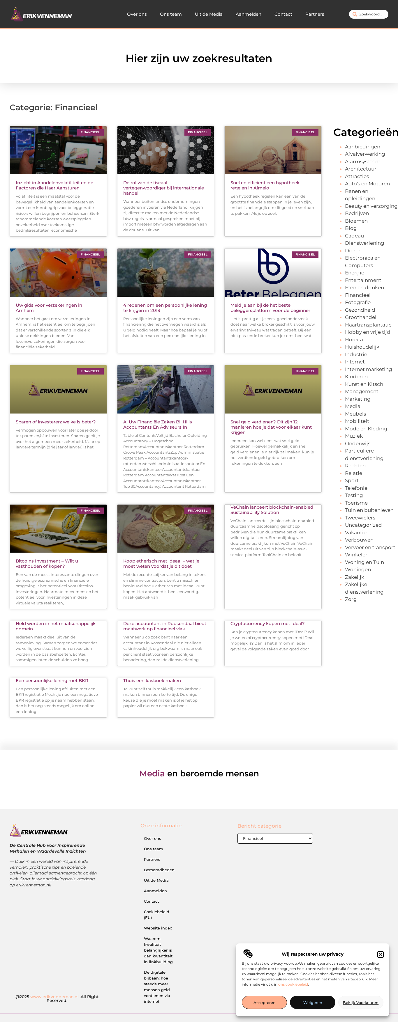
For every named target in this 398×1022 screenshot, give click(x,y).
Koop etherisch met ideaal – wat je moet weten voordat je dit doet (161, 563)
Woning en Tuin (364, 562)
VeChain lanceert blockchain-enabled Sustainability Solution (271, 509)
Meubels (355, 414)
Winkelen (357, 555)
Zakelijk (354, 577)
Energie (354, 273)
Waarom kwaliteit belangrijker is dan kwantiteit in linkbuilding (158, 950)
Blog (351, 228)
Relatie (353, 473)
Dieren (353, 250)
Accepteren (264, 1002)
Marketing (358, 399)
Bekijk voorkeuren (360, 1002)
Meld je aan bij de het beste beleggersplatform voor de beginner (270, 307)
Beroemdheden (159, 869)
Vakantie (356, 532)
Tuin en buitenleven (369, 510)
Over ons (137, 14)
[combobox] (368, 14)
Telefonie (356, 488)
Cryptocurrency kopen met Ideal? (267, 623)
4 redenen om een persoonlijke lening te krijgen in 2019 (165, 307)
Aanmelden (248, 14)
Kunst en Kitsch (364, 384)
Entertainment (363, 280)
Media (352, 406)
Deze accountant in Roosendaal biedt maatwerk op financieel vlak (164, 626)
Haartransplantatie (368, 325)
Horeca (354, 340)
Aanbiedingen (362, 147)
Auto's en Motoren (367, 184)
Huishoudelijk (362, 347)
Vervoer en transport (370, 547)
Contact (283, 14)
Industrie (356, 354)
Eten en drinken (364, 287)
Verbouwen (359, 540)
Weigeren (312, 1002)
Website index (158, 928)
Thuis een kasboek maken (152, 680)
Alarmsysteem (363, 161)
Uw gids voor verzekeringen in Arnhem (49, 307)
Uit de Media (209, 14)
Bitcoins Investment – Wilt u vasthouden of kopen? (47, 563)
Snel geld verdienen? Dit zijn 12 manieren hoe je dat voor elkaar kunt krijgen (271, 427)
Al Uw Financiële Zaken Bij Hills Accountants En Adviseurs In (157, 424)
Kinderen (356, 376)
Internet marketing (368, 369)
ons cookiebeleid (293, 984)
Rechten (355, 466)
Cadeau (354, 236)
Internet (355, 362)
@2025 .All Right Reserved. (57, 998)
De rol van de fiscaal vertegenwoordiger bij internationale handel (163, 188)
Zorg (351, 599)
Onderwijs (357, 443)
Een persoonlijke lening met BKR (52, 680)
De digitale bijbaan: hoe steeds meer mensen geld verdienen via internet (157, 987)
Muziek (354, 436)
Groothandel (360, 317)
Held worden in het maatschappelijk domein (56, 626)
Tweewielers (360, 518)
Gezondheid (360, 310)
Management (361, 391)
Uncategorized (363, 525)
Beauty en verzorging (371, 206)
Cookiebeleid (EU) (156, 914)
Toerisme (356, 503)
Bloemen (356, 221)
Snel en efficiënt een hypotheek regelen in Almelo (265, 185)
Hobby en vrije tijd (367, 332)
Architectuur (360, 169)
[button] (380, 954)
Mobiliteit (357, 421)
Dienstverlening (364, 243)
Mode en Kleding (366, 429)
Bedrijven (357, 213)
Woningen (358, 569)
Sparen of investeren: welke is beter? (56, 422)
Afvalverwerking (365, 154)
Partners (314, 14)
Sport (352, 480)
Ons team (171, 14)
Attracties (357, 176)
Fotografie (358, 302)
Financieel (358, 295)
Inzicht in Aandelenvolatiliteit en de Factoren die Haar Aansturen (54, 185)
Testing (354, 495)
